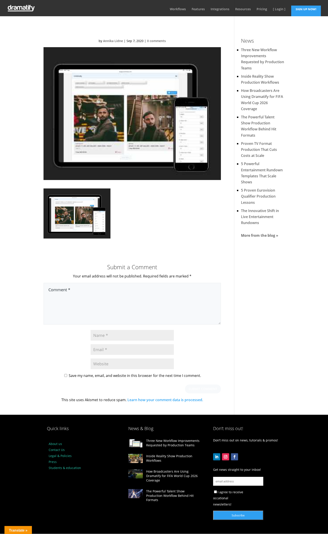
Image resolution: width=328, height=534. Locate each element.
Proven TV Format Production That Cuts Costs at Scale (259, 149)
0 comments (156, 41)
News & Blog (140, 428)
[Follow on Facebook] (234, 456)
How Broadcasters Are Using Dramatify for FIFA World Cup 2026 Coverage (172, 475)
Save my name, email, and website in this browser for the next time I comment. (135, 375)
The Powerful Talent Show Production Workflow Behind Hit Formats (170, 495)
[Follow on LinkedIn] (216, 456)
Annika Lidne (113, 41)
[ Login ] (279, 9)
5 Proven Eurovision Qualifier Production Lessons (258, 196)
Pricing (262, 9)
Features (198, 9)
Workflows (178, 9)
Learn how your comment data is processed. (165, 399)
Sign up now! (306, 9)
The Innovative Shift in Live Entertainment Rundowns (260, 216)
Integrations (220, 9)
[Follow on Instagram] (225, 456)
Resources (243, 9)
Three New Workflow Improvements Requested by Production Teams (172, 443)
